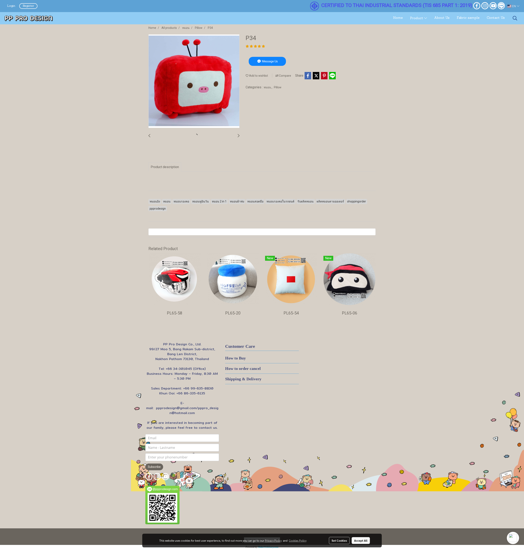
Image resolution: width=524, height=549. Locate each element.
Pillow (277, 87)
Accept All (360, 540)
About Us (441, 18)
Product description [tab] (165, 167)
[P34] (194, 81)
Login (11, 6)
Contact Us (496, 18)
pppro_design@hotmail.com (193, 410)
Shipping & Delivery (243, 379)
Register (28, 6)
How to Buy (235, 358)
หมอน (268, 87)
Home (398, 18)
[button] (514, 18)
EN (514, 6)
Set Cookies (339, 540)
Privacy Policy (273, 540)
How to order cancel (243, 368)
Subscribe (154, 466)
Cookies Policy (297, 540)
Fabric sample (468, 18)
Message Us (269, 61)
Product (417, 18)
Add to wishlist (258, 75)
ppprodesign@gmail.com (176, 408)
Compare (284, 75)
